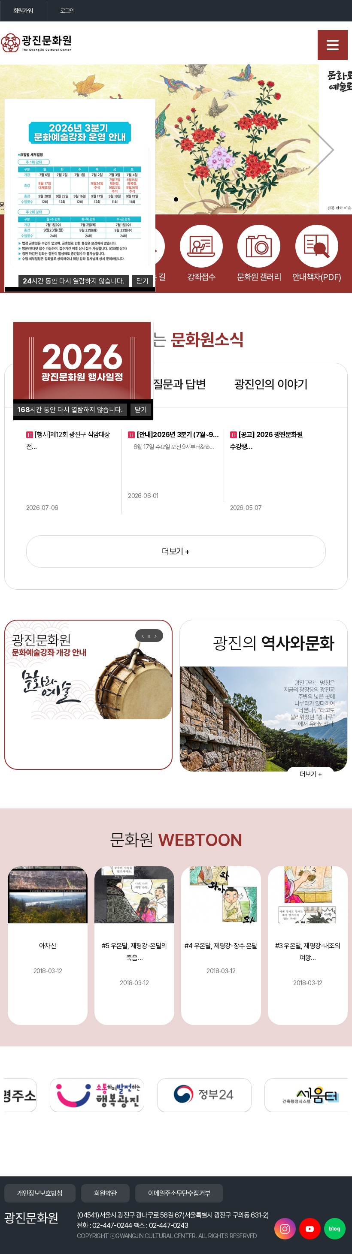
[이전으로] (142, 636)
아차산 (47, 946)
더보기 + (176, 551)
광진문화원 (43, 42)
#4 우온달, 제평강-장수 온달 (221, 946)
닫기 (141, 410)
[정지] (149, 636)
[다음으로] (155, 636)
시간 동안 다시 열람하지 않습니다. (70, 410)
